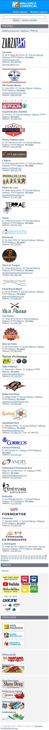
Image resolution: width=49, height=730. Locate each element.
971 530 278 (16, 376)
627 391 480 (16, 275)
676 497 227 (16, 551)
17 (43, 556)
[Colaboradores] (13, 719)
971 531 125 (16, 455)
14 (34, 556)
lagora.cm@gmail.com (12, 168)
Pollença (6, 57)
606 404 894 (16, 62)
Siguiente (5, 560)
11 (26, 556)
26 (21, 558)
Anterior (4, 556)
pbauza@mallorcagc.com (13, 296)
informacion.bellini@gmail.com (15, 402)
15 (37, 556)
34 (43, 558)
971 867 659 (16, 351)
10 (24, 556)
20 (4, 558)
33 (40, 558)
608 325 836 (16, 95)
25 (18, 558)
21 (7, 558)
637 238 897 (16, 244)
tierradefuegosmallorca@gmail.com (17, 273)
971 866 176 (16, 432)
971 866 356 (16, 323)
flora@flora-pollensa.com (13, 430)
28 (26, 558)
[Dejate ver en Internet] (13, 698)
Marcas (5, 570)
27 (23, 558)
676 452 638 (16, 404)
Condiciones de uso (9, 728)
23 (13, 558)
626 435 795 (16, 170)
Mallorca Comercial (24, 4)
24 (15, 558)
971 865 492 (16, 525)
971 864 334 (16, 119)
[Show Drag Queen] (13, 687)
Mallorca (24, 31)
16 (40, 556)
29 (29, 558)
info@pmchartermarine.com (14, 93)
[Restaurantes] (13, 672)
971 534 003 (16, 477)
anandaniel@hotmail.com (13, 195)
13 (32, 556)
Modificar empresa (39, 12)
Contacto (38, 726)
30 (32, 558)
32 (37, 558)
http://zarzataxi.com (10, 64)
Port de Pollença (36, 55)
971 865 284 (16, 298)
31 (34, 558)
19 (2, 558)
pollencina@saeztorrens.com (14, 475)
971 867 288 (16, 197)
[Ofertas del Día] (13, 661)
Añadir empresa (20, 12)
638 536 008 (16, 147)
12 (29, 556)
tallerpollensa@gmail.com (13, 374)
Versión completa (29, 20)
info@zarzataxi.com (10, 60)
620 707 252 (16, 225)
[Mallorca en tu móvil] (13, 708)
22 (10, 558)
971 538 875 (16, 503)
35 (45, 558)
